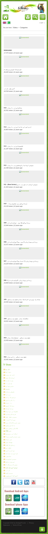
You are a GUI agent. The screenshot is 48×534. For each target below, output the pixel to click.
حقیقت (8, 389)
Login (41, 23)
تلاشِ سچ (8, 369)
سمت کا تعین (10, 406)
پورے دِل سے (9, 380)
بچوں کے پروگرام (12, 465)
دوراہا (8, 394)
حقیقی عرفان (10, 392)
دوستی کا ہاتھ (11, 397)
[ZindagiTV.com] (24, 8)
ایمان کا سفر (10, 378)
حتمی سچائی (10, 386)
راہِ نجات (9, 403)
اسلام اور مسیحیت (12, 434)
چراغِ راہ (9, 383)
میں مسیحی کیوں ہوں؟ (13, 437)
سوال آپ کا (9, 409)
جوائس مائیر (10, 451)
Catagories (24, 27)
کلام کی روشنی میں (12, 428)
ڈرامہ (8, 470)
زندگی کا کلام (10, 445)
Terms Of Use (17, 525)
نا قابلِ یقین (10, 425)
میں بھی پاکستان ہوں (13, 423)
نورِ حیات (9, 439)
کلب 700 (8, 431)
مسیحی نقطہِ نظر (11, 417)
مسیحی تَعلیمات (11, 459)
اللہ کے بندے (10, 375)
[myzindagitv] (33, 482)
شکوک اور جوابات (12, 411)
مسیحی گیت (9, 473)
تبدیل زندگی (10, 462)
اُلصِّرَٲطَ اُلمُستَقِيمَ (12, 476)
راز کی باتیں (10, 400)
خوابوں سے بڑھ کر (12, 453)
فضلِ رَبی (8, 448)
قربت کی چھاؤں (11, 414)
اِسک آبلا (8, 372)
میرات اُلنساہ (11, 420)
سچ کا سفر (9, 442)
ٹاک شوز (8, 456)
